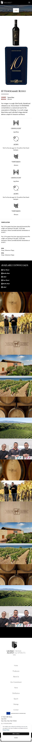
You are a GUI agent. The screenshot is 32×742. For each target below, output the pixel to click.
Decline (16, 737)
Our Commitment (16, 682)
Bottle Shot (6, 273)
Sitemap (16, 704)
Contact (16, 710)
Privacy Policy (6, 730)
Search (16, 699)
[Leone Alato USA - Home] (14, 2)
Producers (16, 671)
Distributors (16, 693)
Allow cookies (16, 734)
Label (4, 277)
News (16, 688)
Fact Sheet (6, 270)
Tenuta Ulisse (11, 97)
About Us (16, 677)
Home (16, 666)
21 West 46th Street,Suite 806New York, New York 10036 (9, 719)
